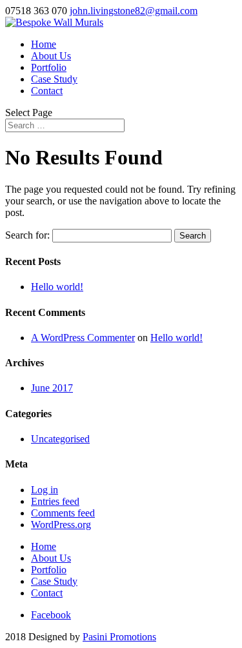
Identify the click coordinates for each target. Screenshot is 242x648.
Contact (47, 90)
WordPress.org (61, 524)
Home (43, 44)
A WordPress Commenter (83, 337)
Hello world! (57, 286)
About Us (51, 55)
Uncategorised (60, 438)
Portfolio (48, 67)
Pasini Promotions (119, 636)
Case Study (54, 79)
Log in (44, 489)
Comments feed (63, 512)
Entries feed (55, 501)
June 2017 (52, 387)
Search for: (27, 235)
